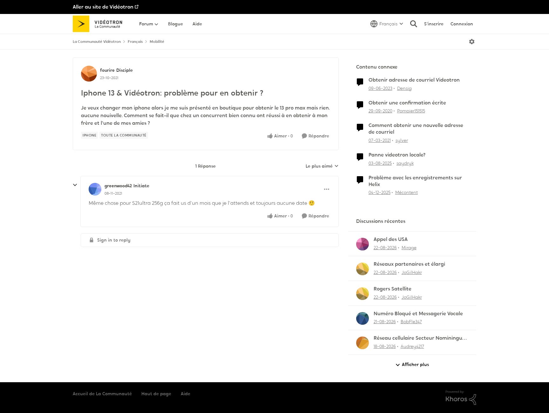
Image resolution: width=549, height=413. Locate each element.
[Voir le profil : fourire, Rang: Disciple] (89, 74)
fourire (107, 70)
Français (135, 41)
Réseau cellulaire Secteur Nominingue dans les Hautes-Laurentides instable (419, 338)
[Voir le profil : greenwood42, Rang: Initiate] (95, 189)
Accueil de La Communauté (102, 393)
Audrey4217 (412, 346)
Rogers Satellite (392, 289)
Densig (404, 88)
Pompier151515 (411, 111)
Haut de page (156, 393)
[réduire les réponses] (75, 185)
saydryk (405, 163)
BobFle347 (411, 321)
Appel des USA (391, 239)
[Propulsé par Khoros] (461, 397)
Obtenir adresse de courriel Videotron (414, 80)
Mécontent (406, 192)
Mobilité (157, 41)
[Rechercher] (413, 24)
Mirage (409, 247)
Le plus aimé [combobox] (322, 166)
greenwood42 (118, 186)
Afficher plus (415, 364)
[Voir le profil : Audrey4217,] (362, 342)
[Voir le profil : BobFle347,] (362, 318)
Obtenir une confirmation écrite (407, 103)
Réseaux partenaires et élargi (409, 264)
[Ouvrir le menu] (471, 41)
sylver (402, 140)
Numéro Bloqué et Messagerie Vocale (418, 313)
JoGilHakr (412, 272)
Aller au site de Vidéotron (103, 6)
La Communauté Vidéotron (97, 41)
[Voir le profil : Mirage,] (362, 244)
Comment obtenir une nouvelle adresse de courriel (416, 128)
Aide (185, 393)
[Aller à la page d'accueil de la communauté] (99, 24)
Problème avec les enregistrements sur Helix (415, 181)
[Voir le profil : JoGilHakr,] (362, 269)
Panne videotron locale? (397, 155)
